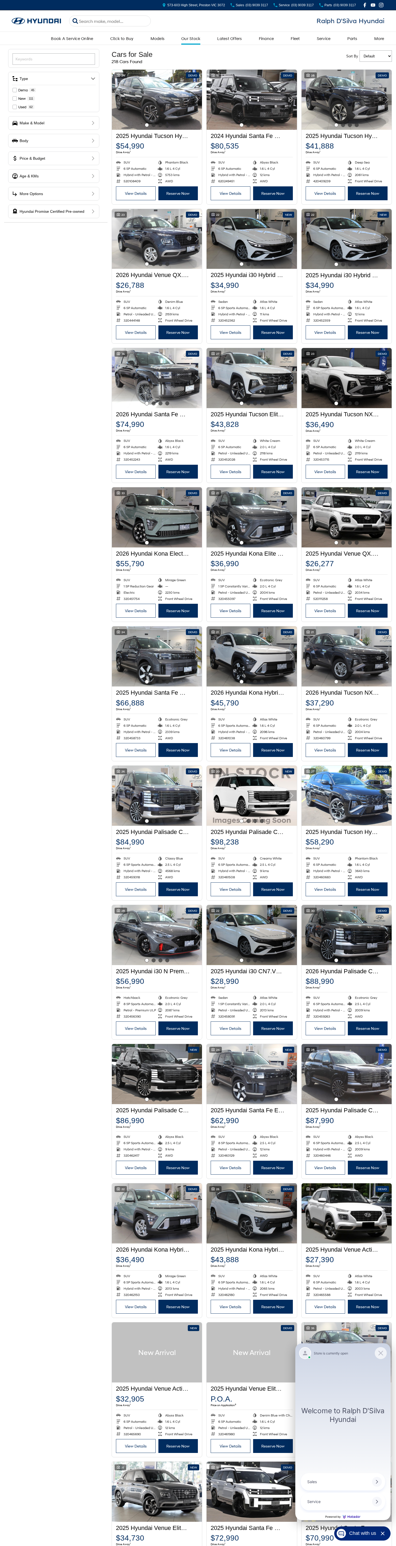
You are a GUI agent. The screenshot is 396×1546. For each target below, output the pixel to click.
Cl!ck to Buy (122, 38)
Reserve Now (178, 193)
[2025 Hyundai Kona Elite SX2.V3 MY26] (252, 517)
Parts (352, 38)
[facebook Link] (364, 5)
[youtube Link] (373, 5)
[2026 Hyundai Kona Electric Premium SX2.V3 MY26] (157, 517)
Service (324, 38)
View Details (136, 193)
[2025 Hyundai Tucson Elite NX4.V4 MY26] (252, 378)
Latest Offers (229, 38)
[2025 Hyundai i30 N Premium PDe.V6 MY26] (157, 935)
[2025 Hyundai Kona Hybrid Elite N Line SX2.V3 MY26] (252, 1213)
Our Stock (190, 38)
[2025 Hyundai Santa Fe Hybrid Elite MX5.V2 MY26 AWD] (157, 656)
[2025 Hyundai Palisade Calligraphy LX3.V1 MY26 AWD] (157, 796)
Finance (266, 38)
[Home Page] (36, 21)
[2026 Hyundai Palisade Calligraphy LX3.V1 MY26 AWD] (347, 935)
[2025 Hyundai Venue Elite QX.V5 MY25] (252, 1352)
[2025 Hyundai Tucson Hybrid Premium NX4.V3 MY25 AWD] (157, 100)
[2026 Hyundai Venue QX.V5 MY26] (157, 239)
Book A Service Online (72, 38)
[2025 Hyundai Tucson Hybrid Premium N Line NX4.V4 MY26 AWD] (347, 796)
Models (158, 38)
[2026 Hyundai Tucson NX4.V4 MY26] (347, 656)
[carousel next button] (196, 99)
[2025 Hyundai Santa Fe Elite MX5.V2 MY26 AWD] (252, 1074)
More (379, 38)
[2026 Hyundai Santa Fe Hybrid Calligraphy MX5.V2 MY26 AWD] (157, 378)
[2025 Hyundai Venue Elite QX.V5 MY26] (157, 1492)
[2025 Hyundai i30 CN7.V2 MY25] (252, 935)
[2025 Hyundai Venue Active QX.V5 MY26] (347, 1213)
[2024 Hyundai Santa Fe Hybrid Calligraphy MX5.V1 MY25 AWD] (252, 100)
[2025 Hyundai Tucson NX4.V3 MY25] (347, 378)
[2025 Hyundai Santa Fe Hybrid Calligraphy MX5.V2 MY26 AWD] (252, 1492)
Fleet (295, 38)
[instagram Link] (381, 5)
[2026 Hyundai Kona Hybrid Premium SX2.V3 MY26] (252, 656)
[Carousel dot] (147, 125)
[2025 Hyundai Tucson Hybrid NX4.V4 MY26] (347, 100)
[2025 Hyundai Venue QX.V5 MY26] (347, 517)
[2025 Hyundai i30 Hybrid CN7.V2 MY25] (252, 239)
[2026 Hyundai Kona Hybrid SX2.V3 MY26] (157, 1213)
